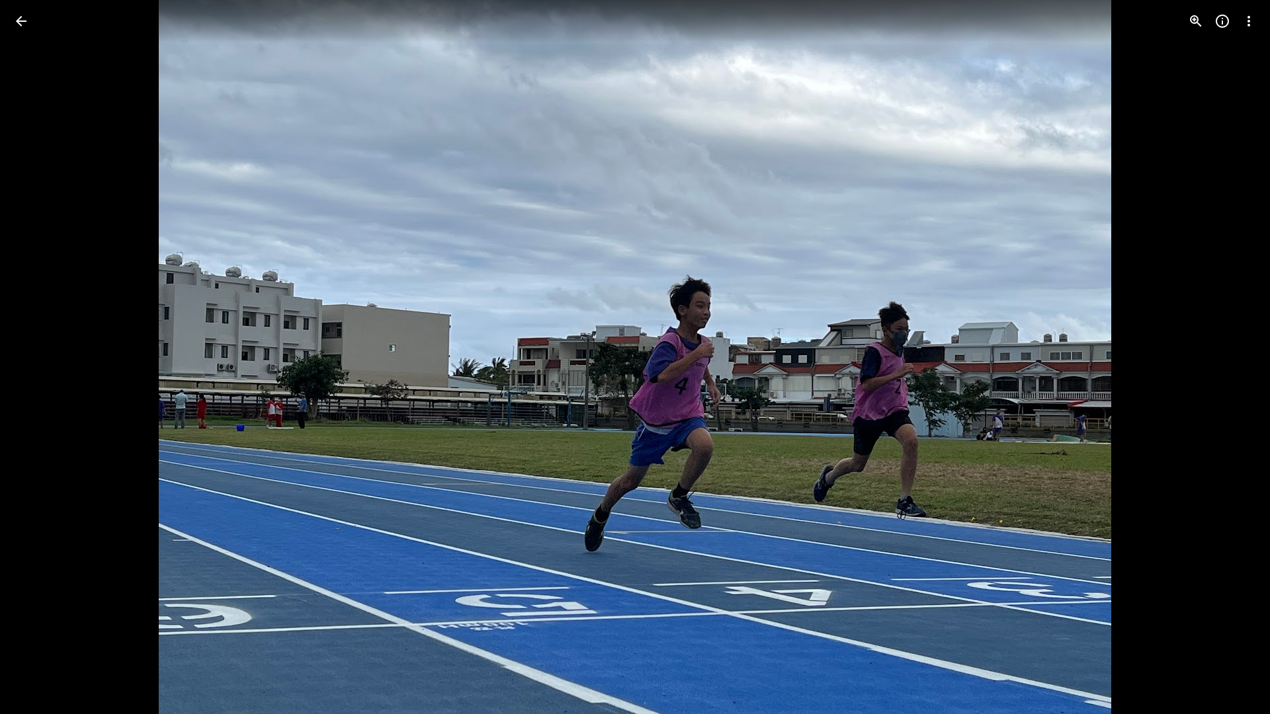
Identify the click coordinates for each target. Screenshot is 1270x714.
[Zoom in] (1196, 21)
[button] (37, 357)
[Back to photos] (21, 21)
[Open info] (1222, 21)
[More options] (1249, 21)
